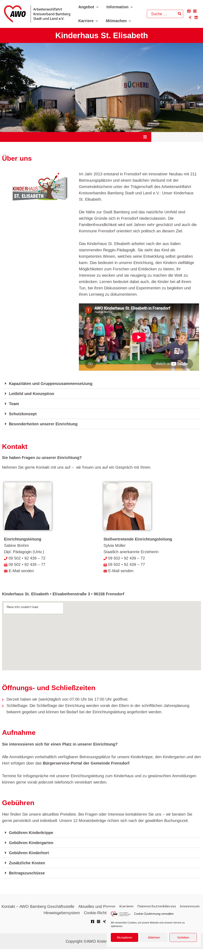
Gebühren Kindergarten (31, 843)
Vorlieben (183, 937)
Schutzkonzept (23, 414)
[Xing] (190, 17)
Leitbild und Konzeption (31, 393)
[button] (96, 7)
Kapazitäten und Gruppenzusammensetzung (50, 383)
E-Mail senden (21, 571)
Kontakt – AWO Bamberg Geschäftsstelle (38, 906)
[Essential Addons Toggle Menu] (145, 137)
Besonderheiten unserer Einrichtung (43, 424)
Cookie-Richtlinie (98, 913)
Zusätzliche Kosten (27, 863)
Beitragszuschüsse (27, 873)
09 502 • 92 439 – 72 (27, 558)
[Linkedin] (196, 17)
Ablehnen (154, 937)
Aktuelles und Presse (96, 906)
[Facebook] (189, 11)
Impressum (190, 906)
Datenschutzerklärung (156, 906)
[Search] (180, 14)
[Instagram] (195, 11)
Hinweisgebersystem (62, 913)
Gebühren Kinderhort (29, 853)
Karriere (126, 906)
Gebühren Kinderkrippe (31, 832)
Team (14, 404)
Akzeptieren (124, 937)
